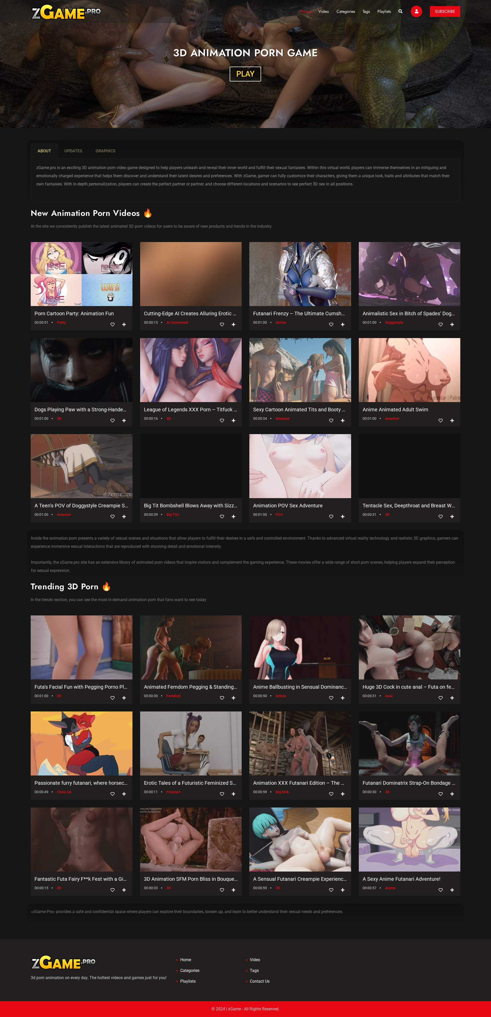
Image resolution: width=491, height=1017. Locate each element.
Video (323, 11)
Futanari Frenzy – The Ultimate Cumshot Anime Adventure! (300, 313)
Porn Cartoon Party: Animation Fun (74, 313)
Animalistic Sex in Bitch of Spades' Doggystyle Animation (410, 313)
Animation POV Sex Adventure (288, 505)
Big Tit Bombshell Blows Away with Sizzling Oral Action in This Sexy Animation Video (191, 505)
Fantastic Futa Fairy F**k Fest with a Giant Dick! (82, 879)
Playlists (384, 11)
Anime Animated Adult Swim (395, 409)
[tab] (44, 151)
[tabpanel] (245, 180)
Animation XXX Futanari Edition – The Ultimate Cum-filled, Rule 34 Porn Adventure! (300, 783)
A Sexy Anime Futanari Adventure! (401, 879)
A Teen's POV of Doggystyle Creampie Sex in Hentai (82, 505)
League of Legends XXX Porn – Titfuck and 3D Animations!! (191, 409)
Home (305, 11)
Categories (346, 11)
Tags (366, 11)
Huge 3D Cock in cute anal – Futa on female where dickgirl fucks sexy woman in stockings (410, 687)
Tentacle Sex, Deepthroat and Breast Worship (410, 505)
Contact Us (260, 981)
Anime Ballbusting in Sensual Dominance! (300, 687)
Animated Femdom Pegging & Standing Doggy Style (191, 687)
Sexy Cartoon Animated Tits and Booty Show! (300, 409)
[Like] (112, 324)
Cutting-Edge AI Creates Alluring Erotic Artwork (191, 313)
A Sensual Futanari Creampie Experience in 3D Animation (300, 879)
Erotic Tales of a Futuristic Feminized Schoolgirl (191, 783)
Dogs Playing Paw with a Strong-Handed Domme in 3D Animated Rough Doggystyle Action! (82, 409)
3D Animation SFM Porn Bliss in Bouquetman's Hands (191, 879)
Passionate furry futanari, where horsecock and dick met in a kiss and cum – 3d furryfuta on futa (82, 783)
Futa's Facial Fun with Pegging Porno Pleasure (82, 687)
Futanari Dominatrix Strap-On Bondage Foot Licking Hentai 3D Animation (410, 783)
